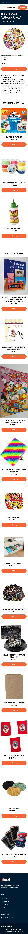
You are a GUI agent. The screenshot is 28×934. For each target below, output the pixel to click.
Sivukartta (20, 931)
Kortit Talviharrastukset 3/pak (14, 755)
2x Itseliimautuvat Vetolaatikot (14, 563)
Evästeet (20, 929)
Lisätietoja (14, 69)
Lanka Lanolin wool (14, 808)
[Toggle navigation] (3, 7)
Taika (5, 898)
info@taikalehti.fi (5, 2)
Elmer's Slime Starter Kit (14, 137)
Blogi (5, 907)
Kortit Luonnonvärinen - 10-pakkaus (14, 703)
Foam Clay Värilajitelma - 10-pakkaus (14, 183)
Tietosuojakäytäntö (10, 931)
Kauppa (22, 7)
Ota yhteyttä (13, 929)
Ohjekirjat (4, 57)
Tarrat (12, 21)
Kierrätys (6, 904)
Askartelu (5, 21)
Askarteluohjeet (12, 55)
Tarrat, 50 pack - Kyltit (14, 517)
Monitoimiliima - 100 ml (14, 228)
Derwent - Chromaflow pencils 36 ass (14, 854)
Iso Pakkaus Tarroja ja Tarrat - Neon (14, 609)
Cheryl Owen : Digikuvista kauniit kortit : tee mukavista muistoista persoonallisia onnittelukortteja (14, 299)
